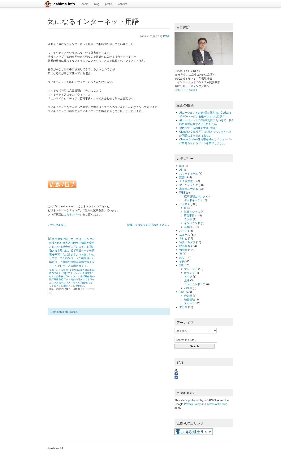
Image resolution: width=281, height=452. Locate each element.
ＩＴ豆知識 (186, 181)
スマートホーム (188, 173)
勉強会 (183, 250)
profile (109, 4)
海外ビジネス (192, 211)
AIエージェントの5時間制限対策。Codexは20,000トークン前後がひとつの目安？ (205, 114)
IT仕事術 (189, 215)
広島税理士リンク (194, 196)
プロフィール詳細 (186, 90)
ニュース (184, 234)
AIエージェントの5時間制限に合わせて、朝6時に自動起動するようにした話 (206, 122)
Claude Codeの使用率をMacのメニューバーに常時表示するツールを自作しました (205, 141)
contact (122, 4)
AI (180, 169)
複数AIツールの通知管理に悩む (198, 128)
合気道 (188, 295)
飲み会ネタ (186, 246)
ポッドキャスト (193, 200)
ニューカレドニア (194, 284)
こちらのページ (73, 214)
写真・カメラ (187, 242)
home (85, 4)
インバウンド (192, 223)
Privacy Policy (192, 404)
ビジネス (184, 204)
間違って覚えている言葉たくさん (147, 225)
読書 (182, 177)
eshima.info (64, 3)
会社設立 (189, 227)
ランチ (188, 219)
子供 (182, 261)
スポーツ (189, 303)
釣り (182, 257)
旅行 (182, 265)
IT (185, 208)
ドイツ (188, 276)
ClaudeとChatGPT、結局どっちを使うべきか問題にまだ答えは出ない (205, 133)
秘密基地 (189, 299)
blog (96, 4)
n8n (181, 166)
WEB (166, 36)
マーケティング (188, 185)
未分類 (183, 307)
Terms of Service (217, 404)
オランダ (189, 272)
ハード (183, 230)
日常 (182, 292)
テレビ (183, 238)
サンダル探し (58, 225)
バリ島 (188, 288)
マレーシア (190, 269)
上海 (186, 280)
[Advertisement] (109, 144)
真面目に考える (188, 188)
